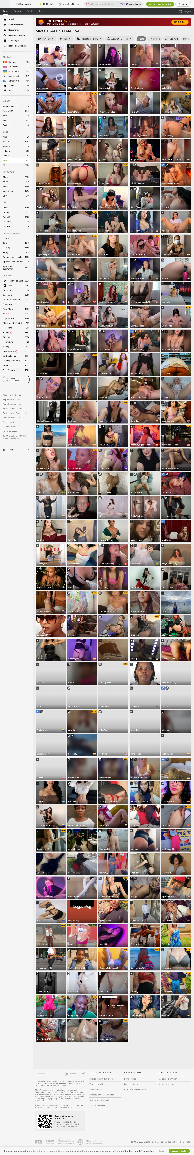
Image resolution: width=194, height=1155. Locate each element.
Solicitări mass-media (12, 409)
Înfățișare (46, 39)
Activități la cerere (119, 39)
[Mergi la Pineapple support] (80, 1142)
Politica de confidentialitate (15, 413)
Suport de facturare (11, 399)
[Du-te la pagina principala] (23, 4)
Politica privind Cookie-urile (101, 1095)
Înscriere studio (10, 427)
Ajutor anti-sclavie (97, 1105)
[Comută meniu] (5, 4)
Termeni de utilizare (11, 418)
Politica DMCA (95, 1089)
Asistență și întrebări (12, 395)
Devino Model (9, 422)
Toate (141, 39)
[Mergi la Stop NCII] (95, 1142)
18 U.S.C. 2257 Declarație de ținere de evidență (15, 437)
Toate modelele (10, 431)
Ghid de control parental (99, 1100)
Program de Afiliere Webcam (136, 1089)
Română (72, 1074)
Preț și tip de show (89, 39)
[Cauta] (122, 4)
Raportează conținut (12, 404)
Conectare (183, 4)
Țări (66, 39)
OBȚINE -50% (180, 22)
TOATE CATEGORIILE (15, 379)
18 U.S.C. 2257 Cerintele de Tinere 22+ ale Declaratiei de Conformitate (161, 1142)
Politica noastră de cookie (139, 1151)
